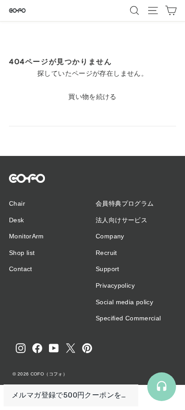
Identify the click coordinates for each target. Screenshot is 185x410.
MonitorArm (26, 236)
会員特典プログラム (125, 203)
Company (110, 236)
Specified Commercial (128, 318)
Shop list (22, 252)
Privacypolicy (115, 285)
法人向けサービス (121, 220)
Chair (17, 203)
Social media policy (124, 302)
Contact (20, 268)
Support (107, 268)
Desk (16, 220)
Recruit (106, 252)
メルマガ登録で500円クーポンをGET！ (71, 395)
